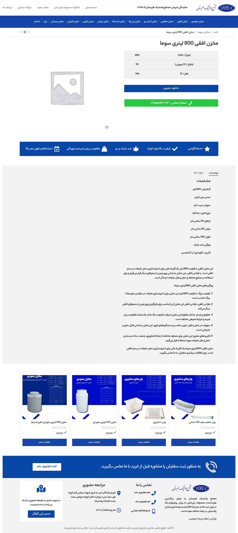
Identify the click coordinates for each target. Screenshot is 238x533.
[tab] (213, 173)
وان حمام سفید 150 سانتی (202, 422)
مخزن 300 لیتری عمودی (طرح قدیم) (49, 422)
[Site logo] (215, 8)
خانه (215, 32)
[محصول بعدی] (21, 32)
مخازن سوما (203, 32)
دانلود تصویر (171, 88)
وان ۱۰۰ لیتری (159, 422)
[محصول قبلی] (28, 32)
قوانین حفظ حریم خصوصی (203, 519)
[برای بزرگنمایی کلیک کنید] (106, 127)
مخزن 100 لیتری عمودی (104, 422)
